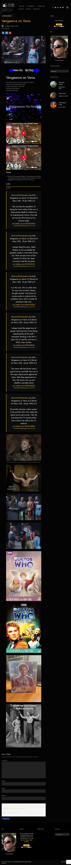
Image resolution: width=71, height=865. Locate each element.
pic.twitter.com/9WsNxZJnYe (24, 385)
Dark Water (18, 180)
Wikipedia (9, 187)
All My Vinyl (41, 6)
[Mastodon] (63, 7)
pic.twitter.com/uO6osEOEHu (24, 223)
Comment (5, 761)
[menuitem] (22, 6)
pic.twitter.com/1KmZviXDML (23, 426)
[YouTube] (60, 7)
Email (3, 788)
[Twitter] (53, 7)
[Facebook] (55, 7)
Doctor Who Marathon (7, 15)
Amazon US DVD (32, 187)
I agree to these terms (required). (11, 812)
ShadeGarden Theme (19, 862)
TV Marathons (30, 6)
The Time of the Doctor (28, 180)
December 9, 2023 (62, 87)
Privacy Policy (12, 809)
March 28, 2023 (31, 347)
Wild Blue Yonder (61, 83)
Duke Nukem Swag (62, 104)
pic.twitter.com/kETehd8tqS (24, 345)
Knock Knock (62, 93)
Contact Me (36, 9)
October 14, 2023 (63, 96)
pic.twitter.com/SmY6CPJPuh (24, 304)
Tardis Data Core (16, 187)
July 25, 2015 (62, 107)
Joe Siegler (7, 26)
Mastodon (4, 863)
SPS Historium (24, 187)
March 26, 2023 (31, 226)
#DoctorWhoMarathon (20, 195)
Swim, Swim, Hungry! (65, 862)
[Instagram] (58, 7)
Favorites (21, 9)
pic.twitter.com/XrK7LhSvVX (24, 264)
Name (4, 781)
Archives (28, 9)
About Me (21, 6)
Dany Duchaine (28, 862)
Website (4, 796)
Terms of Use (22, 809)
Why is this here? (59, 20)
